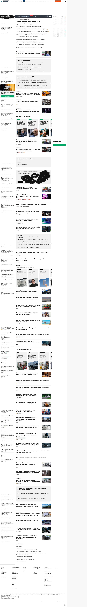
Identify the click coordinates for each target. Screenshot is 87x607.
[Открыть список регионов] (62, 1)
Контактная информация (47, 568)
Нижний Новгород (14, 577)
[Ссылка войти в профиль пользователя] (65, 1)
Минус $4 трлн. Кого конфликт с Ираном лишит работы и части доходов (32, 498)
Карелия (13, 585)
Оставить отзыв (59, 145)
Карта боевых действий (22, 164)
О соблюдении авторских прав (17, 601)
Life (18, 352)
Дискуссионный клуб (19, 223)
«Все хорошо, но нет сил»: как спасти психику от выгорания (29, 245)
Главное (19, 162)
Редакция (45, 569)
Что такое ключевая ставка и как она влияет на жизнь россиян (29, 551)
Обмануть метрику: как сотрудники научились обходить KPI (29, 83)
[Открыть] (7, 1)
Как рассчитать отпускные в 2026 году (24, 556)
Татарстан (13, 580)
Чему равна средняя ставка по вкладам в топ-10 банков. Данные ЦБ (31, 70)
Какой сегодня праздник (21, 561)
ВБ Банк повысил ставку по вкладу (24, 69)
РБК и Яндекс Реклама (4, 496)
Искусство (19, 269)
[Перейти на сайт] (7, 17)
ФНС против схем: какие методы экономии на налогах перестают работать (32, 78)
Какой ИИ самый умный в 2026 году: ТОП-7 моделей (27, 549)
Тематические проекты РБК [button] (24, 349)
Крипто (2, 339)
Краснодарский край (15, 575)
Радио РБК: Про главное (23, 116)
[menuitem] (13, 1)
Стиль (17, 429)
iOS (55, 567)
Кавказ (13, 584)
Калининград (14, 574)
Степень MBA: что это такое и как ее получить (26, 559)
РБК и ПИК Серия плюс (4, 417)
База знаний (3, 575)
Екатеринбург (14, 568)
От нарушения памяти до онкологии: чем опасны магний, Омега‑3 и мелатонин (33, 239)
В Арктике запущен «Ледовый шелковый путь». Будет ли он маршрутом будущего (33, 493)
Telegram (24, 569)
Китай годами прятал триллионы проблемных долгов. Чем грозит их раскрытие (33, 494)
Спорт (2, 29)
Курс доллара (19, 546)
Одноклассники (25, 568)
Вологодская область (15, 573)
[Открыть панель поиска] (63, 1)
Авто (2, 294)
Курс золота (19, 548)
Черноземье (14, 583)
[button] (62, 1)
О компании (46, 567)
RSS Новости (35, 573)
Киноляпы (18, 354)
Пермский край (14, 578)
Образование (18, 207)
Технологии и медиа (4, 180)
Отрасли (2, 412)
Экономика (2, 82)
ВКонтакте (24, 567)
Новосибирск (14, 569)
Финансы (17, 190)
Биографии (2, 574)
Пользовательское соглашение (27, 601)
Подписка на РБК (36, 568)
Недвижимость (3, 514)
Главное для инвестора (24, 60)
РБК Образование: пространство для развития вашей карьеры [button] (33, 236)
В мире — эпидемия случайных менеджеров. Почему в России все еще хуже (32, 241)
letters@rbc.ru (9, 595)
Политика (2, 33)
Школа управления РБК (47, 585)
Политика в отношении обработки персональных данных (42, 601)
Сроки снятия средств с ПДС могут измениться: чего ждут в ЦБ (30, 67)
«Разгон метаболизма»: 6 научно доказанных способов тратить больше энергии (33, 244)
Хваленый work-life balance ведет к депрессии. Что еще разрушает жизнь (32, 86)
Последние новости (22, 165)
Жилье (41, 354)
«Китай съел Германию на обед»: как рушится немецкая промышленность (32, 496)
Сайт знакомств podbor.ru (48, 581)
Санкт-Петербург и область (16, 567)
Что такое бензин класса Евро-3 (23, 554)
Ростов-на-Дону (14, 579)
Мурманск (13, 586)
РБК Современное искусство (24, 265)
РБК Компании (3, 207)
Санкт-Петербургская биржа (16, 597)
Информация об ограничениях (6, 601)
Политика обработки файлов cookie (58, 601)
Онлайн (19, 160)
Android (56, 568)
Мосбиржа (9, 597)
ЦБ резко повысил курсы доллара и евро (26, 65)
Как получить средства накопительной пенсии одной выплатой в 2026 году (31, 553)
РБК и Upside (3, 130)
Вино (17, 376)
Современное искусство (24, 19)
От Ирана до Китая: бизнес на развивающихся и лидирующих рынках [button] (32, 489)
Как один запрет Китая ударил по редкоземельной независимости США (32, 499)
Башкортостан (14, 572)
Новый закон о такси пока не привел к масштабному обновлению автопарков (33, 82)
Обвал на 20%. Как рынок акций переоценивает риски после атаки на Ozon (32, 85)
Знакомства (46, 580)
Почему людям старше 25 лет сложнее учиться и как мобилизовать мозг (32, 80)
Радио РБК (5, 1)
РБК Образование (3, 577)
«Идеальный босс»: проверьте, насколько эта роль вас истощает (30, 242)
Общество (2, 68)
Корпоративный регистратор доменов (48, 576)
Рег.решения (46, 579)
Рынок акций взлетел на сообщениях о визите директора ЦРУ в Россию (31, 62)
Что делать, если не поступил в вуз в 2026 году (26, 557)
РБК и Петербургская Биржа (5, 519)
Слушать (19, 119)
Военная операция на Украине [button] (26, 158)
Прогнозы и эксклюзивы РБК (26, 76)
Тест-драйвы (30, 354)
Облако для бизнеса (47, 574)
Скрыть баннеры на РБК (37, 567)
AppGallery (56, 569)
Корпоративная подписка (37, 569)
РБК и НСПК (3, 24)
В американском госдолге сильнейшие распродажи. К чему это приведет (32, 491)
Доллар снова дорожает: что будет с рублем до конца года (29, 64)
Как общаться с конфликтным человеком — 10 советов (28, 247)
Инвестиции (3, 280)
